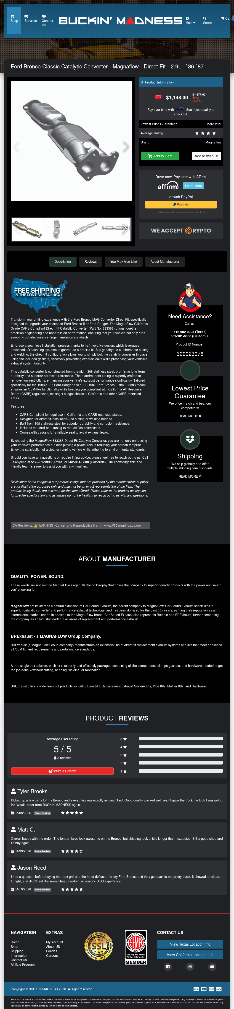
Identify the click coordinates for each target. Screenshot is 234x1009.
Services (30, 20)
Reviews (91, 261)
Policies (51, 951)
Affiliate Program (23, 964)
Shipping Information (19, 953)
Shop (14, 20)
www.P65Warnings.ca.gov (122, 525)
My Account (54, 942)
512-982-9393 (41, 462)
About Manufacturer (165, 261)
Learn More (193, 185)
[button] (126, 147)
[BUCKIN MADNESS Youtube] (212, 967)
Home (15, 942)
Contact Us (47, 22)
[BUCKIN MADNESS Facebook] (168, 967)
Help (189, 22)
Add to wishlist (206, 156)
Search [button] (208, 22)
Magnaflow (213, 142)
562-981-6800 (78, 462)
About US (53, 946)
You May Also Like (123, 261)
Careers (52, 955)
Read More (189, 415)
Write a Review (64, 771)
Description (63, 261)
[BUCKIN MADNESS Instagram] (190, 967)
